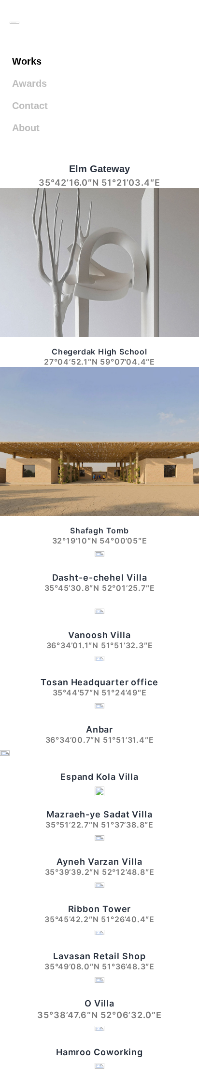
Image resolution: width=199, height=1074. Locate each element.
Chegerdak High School (99, 351)
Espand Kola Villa (99, 777)
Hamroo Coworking (99, 1052)
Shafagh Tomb (99, 530)
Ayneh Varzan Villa (99, 861)
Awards (29, 83)
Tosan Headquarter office (99, 682)
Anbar (100, 729)
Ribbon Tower (99, 909)
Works (27, 61)
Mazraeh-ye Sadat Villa (99, 814)
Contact (30, 105)
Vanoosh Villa (99, 635)
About (26, 127)
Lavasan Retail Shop (99, 956)
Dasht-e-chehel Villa (99, 577)
